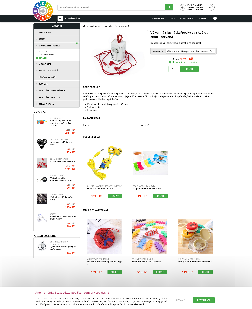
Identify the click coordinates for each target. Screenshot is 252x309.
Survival (43, 84)
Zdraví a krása (46, 104)
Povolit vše (203, 300)
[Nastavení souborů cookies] (215, 18)
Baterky (43, 51)
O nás (172, 18)
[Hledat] (169, 7)
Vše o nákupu (157, 18)
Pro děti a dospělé (48, 70)
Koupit (189, 69)
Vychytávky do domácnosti (53, 90)
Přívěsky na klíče (47, 77)
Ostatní (43, 58)
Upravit (180, 300)
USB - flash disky (47, 54)
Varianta (158, 51)
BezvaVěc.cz (91, 26)
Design (42, 39)
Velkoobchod (186, 18)
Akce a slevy (45, 32)
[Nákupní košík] (211, 7)
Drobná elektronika (49, 45)
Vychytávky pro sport (50, 97)
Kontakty (204, 18)
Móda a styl (45, 64)
